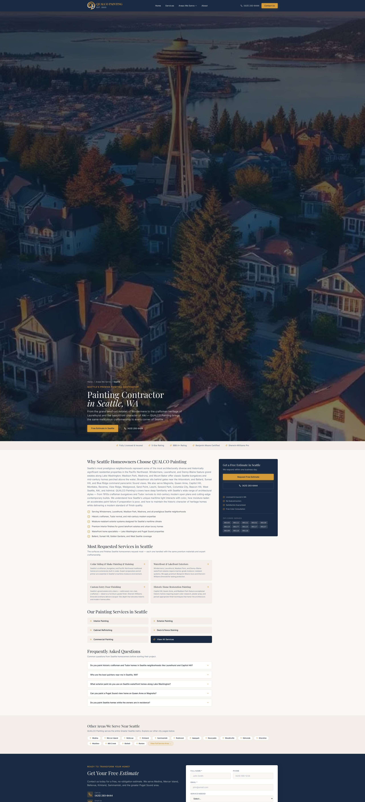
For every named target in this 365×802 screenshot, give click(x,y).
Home (158, 5)
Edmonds (246, 738)
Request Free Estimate (248, 477)
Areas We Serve (186, 5)
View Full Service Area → (160, 743)
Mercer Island (112, 738)
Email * (193, 782)
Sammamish (162, 738)
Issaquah (195, 738)
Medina (95, 738)
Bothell (127, 743)
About (205, 5)
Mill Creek (112, 743)
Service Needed (198, 794)
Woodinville (229, 738)
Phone (236, 771)
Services (169, 5)
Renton (141, 743)
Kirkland (145, 738)
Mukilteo (95, 743)
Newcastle (212, 738)
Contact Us (269, 5)
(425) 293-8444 (251, 5)
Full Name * (196, 771)
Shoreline (262, 738)
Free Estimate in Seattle (102, 428)
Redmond (180, 738)
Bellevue (129, 738)
